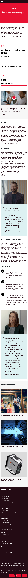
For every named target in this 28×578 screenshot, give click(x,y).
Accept (24, 575)
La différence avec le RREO (11, 239)
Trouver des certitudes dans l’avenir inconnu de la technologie (12, 447)
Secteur (3, 69)
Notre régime (5, 496)
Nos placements (6, 510)
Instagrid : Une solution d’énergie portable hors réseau (11, 480)
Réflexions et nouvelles (8, 502)
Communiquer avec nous (8, 546)
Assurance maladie (11, 66)
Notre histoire (5, 491)
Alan (14, 8)
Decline (18, 575)
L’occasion (5, 148)
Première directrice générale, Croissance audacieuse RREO (12, 374)
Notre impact (5, 498)
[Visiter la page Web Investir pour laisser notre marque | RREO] (4, 1)
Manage (12, 575)
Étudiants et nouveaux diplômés (10, 539)
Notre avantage (6, 508)
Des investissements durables (10, 512)
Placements (4, 506)
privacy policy (12, 565)
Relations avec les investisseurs (10, 515)
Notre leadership (6, 494)
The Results (5, 267)
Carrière (3, 532)
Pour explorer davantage (11, 384)
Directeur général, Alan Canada (12, 231)
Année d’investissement (7, 83)
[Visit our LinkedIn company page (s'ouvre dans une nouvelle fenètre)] (10, 552)
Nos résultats (5, 500)
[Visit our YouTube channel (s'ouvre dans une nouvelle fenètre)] (6, 552)
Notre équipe (5, 537)
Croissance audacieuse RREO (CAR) (12, 415)
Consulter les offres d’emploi (9, 543)
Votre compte (5, 520)
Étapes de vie (5, 522)
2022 (3, 80)
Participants (4, 518)
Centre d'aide (5, 549)
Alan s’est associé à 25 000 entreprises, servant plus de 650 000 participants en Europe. (15, 274)
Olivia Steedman (9, 371)
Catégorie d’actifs (5, 56)
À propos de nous (6, 489)
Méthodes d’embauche (8, 541)
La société (5, 122)
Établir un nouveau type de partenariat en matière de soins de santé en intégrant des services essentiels (14, 14)
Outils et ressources (7, 529)
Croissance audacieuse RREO (13, 51)
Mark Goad (7, 230)
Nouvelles (4, 527)
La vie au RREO (6, 534)
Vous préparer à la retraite (8, 524)
